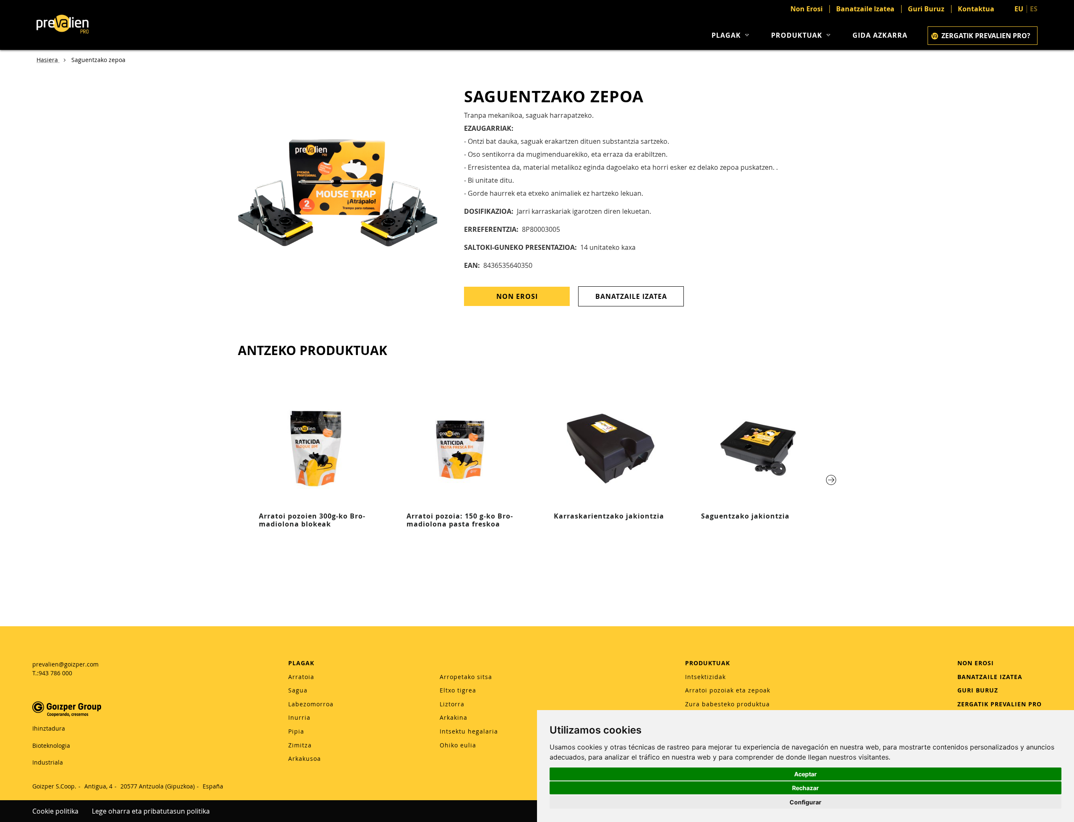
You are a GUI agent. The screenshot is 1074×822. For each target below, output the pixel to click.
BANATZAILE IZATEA (989, 677)
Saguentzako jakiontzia (745, 516)
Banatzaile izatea (631, 296)
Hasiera (48, 60)
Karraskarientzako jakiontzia (609, 516)
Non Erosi (806, 9)
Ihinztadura (48, 728)
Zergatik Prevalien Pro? (985, 35)
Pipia (296, 731)
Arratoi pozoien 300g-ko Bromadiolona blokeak (312, 520)
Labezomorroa (311, 704)
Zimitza (300, 745)
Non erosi (517, 296)
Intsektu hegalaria (469, 731)
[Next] (831, 480)
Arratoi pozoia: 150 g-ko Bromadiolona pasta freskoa (460, 520)
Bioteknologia (51, 745)
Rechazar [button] (805, 787)
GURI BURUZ (977, 690)
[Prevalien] (62, 25)
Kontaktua (976, 9)
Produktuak (796, 35)
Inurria (299, 717)
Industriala (47, 762)
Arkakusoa (304, 758)
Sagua (298, 690)
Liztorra (452, 704)
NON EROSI (975, 663)
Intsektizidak (705, 677)
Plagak (726, 35)
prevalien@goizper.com (65, 664)
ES (1034, 8)
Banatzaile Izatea (865, 9)
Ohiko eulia (458, 745)
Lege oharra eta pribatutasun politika (151, 811)
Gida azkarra (879, 35)
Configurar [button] (805, 802)
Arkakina (453, 717)
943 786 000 (55, 673)
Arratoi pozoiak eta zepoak (727, 690)
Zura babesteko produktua (727, 704)
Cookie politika (55, 811)
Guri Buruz (926, 9)
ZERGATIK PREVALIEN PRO (999, 704)
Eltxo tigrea (458, 690)
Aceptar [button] (805, 774)
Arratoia (301, 677)
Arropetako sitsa (466, 677)
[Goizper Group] (66, 714)
